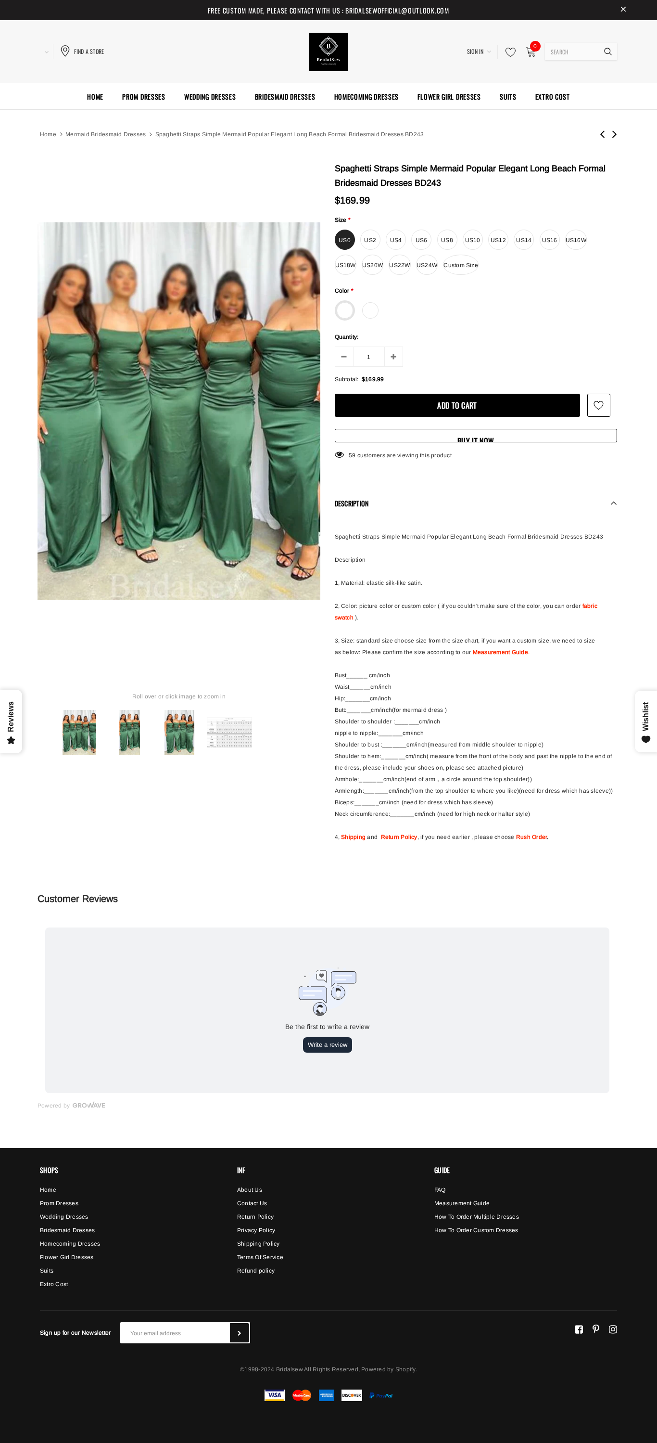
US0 (345, 240)
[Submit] (239, 1332)
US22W (399, 265)
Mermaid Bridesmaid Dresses (105, 134)
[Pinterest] (596, 1329)
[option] (179, 411)
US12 (498, 240)
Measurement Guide (500, 652)
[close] (623, 10)
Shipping (353, 837)
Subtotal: (347, 379)
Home (48, 134)
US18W (345, 265)
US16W (576, 240)
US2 (370, 240)
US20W (372, 265)
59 (352, 455)
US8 (447, 240)
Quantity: (347, 337)
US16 (549, 240)
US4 (396, 240)
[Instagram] (613, 1329)
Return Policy (399, 837)
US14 (523, 240)
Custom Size (460, 265)
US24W (427, 265)
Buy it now (475, 438)
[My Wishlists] (508, 52)
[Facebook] (579, 1329)
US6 (422, 240)
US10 (472, 240)
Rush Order (531, 837)
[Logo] (328, 50)
